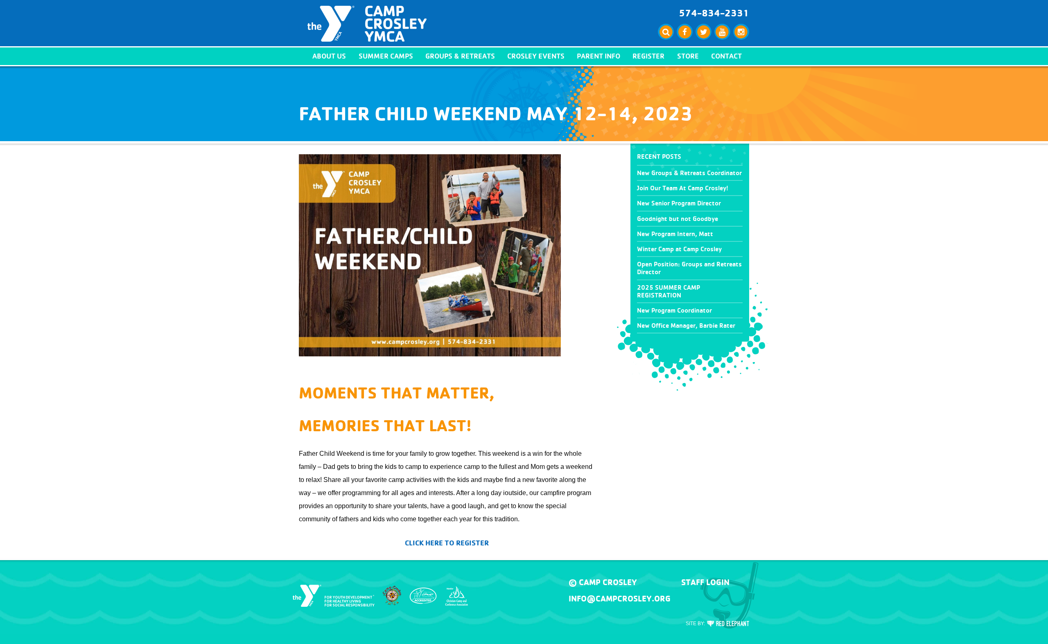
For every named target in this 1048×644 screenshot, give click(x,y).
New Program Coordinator (674, 310)
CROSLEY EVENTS (536, 56)
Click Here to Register (447, 542)
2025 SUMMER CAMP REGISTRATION (668, 291)
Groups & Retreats (460, 56)
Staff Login (705, 582)
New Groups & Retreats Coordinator (689, 173)
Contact (726, 56)
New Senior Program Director (679, 203)
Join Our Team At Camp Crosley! (682, 188)
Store (688, 56)
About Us (329, 56)
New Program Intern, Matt (675, 234)
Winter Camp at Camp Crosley (679, 249)
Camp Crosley (367, 24)
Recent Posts (659, 156)
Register (648, 56)
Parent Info (598, 56)
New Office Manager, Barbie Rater (686, 325)
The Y (334, 596)
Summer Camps (386, 56)
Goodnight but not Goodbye (677, 219)
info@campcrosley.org (620, 598)
